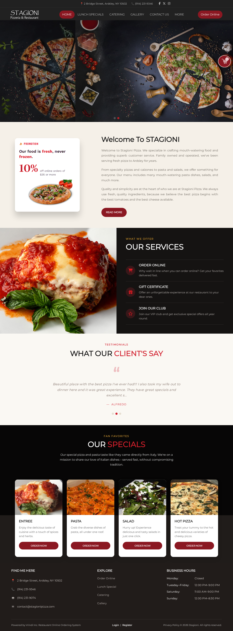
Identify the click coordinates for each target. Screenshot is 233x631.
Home (67, 14)
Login (115, 625)
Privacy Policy (171, 625)
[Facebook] (160, 3)
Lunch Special (106, 586)
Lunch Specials (91, 14)
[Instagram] (169, 3)
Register (127, 625)
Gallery (137, 14)
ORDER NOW (39, 545)
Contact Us (159, 14)
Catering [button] (117, 14)
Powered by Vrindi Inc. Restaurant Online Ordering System (46, 625)
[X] (164, 3)
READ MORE (114, 212)
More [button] (179, 14)
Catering (103, 595)
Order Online (210, 14)
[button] (115, 118)
